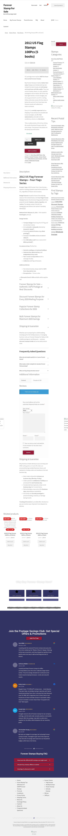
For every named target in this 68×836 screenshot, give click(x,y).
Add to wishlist (32, 151)
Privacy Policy (21, 795)
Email (37, 435)
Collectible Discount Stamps (35, 158)
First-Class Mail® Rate (36, 155)
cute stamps (53, 206)
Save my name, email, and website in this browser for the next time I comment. (33, 445)
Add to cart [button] (10, 541)
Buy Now (30, 143)
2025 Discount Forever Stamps (57, 197)
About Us (19, 806)
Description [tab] (6, 173)
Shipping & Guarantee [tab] (9, 187)
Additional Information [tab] (10, 178)
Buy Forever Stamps (15, 20)
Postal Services (28, 20)
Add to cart (38, 139)
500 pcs (46, 793)
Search (53, 41)
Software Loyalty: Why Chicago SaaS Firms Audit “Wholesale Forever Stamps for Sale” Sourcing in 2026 (57, 155)
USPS (29, 162)
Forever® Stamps (33, 157)
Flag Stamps (20, 32)
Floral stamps (60, 207)
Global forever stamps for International (56, 210)
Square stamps (54, 222)
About (42, 20)
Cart (40, 5)
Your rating (26, 408)
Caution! (5, 26)
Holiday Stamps (56, 216)
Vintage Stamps (59, 227)
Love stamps (58, 218)
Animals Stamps (55, 199)
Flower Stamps (55, 208)
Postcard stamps (58, 220)
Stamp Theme (12, 32)
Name (25, 435)
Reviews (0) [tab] (6, 182)
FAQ (37, 20)
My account (34, 5)
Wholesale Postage (34, 160)
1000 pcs (46, 795)
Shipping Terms (21, 797)
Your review (26, 412)
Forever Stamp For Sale (9, 8)
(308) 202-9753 (50, 822)
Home (5, 20)
